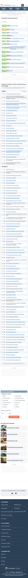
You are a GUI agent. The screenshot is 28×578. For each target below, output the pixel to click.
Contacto (3, 561)
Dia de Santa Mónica (11, 130)
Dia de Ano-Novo (19, 398)
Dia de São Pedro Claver (12, 239)
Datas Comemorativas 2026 (7, 511)
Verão (16, 404)
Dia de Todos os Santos (15, 59)
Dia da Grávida (9, 241)
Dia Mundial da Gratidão (12, 352)
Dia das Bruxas (6, 402)
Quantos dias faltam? (8, 391)
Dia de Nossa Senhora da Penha (14, 233)
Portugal (13, 5)
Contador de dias (4, 533)
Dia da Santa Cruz (10, 276)
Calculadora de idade (5, 543)
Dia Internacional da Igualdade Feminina (16, 123)
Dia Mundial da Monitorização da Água (15, 322)
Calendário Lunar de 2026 (6, 515)
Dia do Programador (11, 266)
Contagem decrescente (6, 529)
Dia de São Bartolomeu (11, 110)
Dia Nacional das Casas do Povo (13, 255)
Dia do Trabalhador (14, 41)
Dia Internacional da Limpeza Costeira (15, 334)
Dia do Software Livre (11, 332)
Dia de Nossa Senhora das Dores (14, 283)
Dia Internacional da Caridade (13, 195)
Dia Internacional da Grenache (13, 327)
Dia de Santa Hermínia (11, 118)
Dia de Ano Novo (14, 25)
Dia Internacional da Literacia (13, 223)
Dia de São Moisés (10, 183)
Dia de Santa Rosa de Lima (12, 101)
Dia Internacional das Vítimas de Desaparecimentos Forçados (14, 151)
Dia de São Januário (11, 329)
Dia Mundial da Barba (11, 193)
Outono (5, 407)
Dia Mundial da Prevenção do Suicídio (15, 250)
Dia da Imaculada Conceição (17, 67)
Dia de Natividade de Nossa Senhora (15, 231)
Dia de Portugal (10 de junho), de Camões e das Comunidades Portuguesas (18, 48)
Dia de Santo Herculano (12, 190)
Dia (3, 413)
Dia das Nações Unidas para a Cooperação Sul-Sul (16, 260)
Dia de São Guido (10, 257)
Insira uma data (7, 410)
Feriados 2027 (25, 8)
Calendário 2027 (17, 8)
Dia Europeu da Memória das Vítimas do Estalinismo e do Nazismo (16, 104)
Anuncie (3, 564)
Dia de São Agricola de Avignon (13, 175)
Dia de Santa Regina (11, 211)
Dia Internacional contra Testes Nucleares (16, 140)
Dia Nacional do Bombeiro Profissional (15, 252)
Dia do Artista (9, 113)
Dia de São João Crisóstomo (12, 268)
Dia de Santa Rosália (11, 180)
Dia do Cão (8, 125)
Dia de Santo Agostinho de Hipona (14, 135)
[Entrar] (26, 5)
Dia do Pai (5, 400)
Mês (10, 413)
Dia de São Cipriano (11, 294)
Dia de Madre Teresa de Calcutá (14, 200)
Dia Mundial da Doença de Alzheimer (15, 349)
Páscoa (11, 35)
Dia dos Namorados (20, 400)
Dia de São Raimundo (11, 157)
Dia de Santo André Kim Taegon (13, 342)
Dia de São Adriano (10, 228)
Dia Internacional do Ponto (12, 281)
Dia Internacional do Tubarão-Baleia (14, 148)
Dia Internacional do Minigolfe (13, 357)
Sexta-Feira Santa (14, 32)
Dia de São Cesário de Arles (12, 154)
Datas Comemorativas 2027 (20, 511)
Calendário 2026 (3, 8)
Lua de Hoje (3, 518)
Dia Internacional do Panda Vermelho (15, 337)
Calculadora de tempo (5, 536)
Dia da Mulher (6, 398)
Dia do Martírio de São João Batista (14, 143)
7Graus (13, 572)
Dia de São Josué (10, 169)
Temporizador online (5, 546)
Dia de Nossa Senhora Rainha (13, 94)
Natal (11, 70)
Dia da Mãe (18, 396)
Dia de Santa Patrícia (11, 115)
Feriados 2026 (11, 8)
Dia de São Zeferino (11, 120)
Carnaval (12, 29)
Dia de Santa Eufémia (11, 297)
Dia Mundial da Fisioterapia (12, 226)
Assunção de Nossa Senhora (17, 52)
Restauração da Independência (17, 63)
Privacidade (3, 557)
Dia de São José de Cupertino (13, 319)
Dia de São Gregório (11, 178)
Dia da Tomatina (10, 128)
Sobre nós (3, 554)
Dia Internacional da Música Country (15, 306)
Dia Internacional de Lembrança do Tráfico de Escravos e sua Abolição (16, 107)
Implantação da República (16, 55)
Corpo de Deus (13, 44)
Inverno (17, 407)
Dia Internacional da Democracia (14, 278)
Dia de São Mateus (10, 354)
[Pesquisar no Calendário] (22, 5)
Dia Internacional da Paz (12, 347)
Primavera (5, 404)
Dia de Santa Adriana (11, 309)
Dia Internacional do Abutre (13, 198)
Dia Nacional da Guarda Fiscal (13, 360)
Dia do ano (3, 540)
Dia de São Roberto (10, 311)
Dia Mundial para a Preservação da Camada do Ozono (14, 291)
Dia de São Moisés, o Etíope (12, 138)
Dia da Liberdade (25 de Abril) (17, 38)
